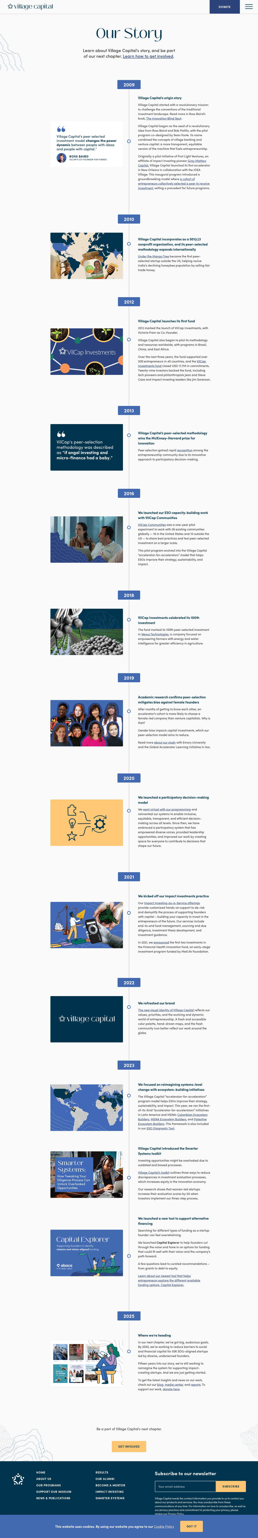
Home (41, 1472)
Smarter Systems (110, 1498)
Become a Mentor (110, 1485)
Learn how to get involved (148, 56)
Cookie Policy (164, 1526)
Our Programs (48, 1485)
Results (102, 1472)
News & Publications (53, 1498)
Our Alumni (105, 1479)
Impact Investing (110, 1492)
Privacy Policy (176, 1513)
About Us (43, 1479)
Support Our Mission (53, 1492)
